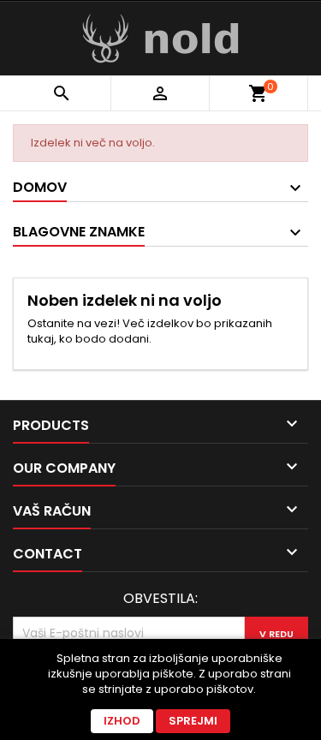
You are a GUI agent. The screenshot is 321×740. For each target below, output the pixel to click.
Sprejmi (193, 721)
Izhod (122, 721)
